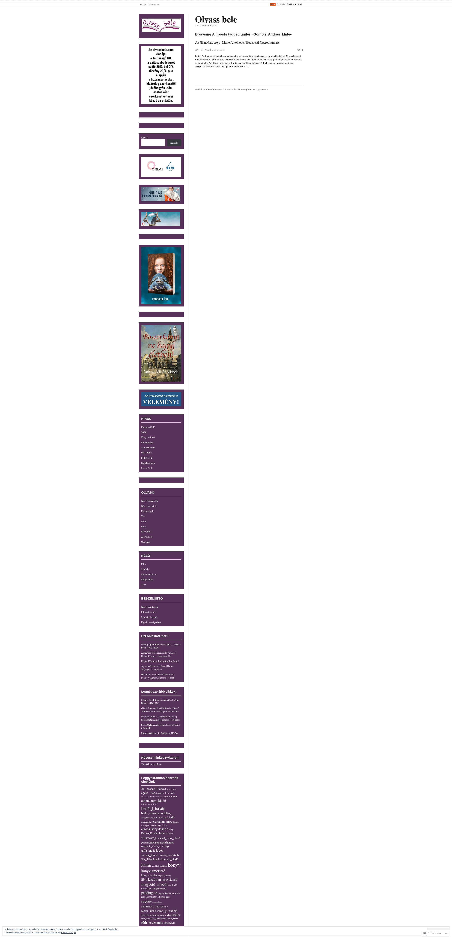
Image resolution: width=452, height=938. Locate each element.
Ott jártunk (146, 452)
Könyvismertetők (149, 500)
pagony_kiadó (164, 893)
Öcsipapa (145, 541)
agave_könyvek (166, 793)
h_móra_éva (156, 846)
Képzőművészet (148, 574)
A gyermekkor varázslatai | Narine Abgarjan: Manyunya (157, 668)
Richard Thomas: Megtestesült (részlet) (160, 661)
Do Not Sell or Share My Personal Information (246, 89)
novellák (145, 888)
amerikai (158, 796)
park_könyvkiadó (148, 896)
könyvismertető (153, 870)
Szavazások (146, 468)
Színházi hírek (148, 447)
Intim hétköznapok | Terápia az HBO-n (159, 733)
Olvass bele (216, 19)
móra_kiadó (172, 885)
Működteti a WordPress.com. (208, 89)
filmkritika (168, 833)
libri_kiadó (148, 879)
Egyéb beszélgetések (151, 622)
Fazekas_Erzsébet (150, 833)
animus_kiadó (170, 796)
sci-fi (166, 906)
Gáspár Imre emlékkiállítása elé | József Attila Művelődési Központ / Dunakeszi (160, 710)
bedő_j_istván (153, 808)
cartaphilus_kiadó (148, 817)
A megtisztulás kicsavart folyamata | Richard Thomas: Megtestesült (158, 654)
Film (143, 564)
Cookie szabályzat (68, 932)
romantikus (157, 901)
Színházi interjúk (149, 617)
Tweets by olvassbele (151, 764)
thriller (176, 915)
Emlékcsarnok (148, 462)
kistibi (176, 855)
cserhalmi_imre (162, 821)
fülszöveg (148, 837)
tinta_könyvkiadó (158, 918)
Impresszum (154, 4)
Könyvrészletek (148, 506)
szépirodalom (157, 915)
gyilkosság (146, 842)
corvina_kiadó (165, 817)
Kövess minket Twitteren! (160, 757)
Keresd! (174, 142)
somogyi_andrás (166, 910)
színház (168, 915)
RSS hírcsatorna (294, 4)
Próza (144, 526)
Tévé (143, 584)
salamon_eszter (152, 906)
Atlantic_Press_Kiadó (149, 804)
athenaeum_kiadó (153, 800)
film (161, 833)
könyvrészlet (149, 875)
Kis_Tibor (147, 859)
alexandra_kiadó (148, 796)
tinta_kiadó (145, 918)
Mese (143, 521)
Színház (145, 569)
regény (146, 901)
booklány (165, 813)
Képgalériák (147, 579)
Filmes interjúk (148, 611)
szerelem (146, 915)
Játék (143, 432)
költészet (163, 865)
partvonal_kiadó (163, 896)
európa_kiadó (161, 825)
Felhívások (146, 457)
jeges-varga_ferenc (152, 852)
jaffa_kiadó (148, 850)
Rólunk (143, 4)
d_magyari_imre (148, 825)
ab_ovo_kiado (170, 789)
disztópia (176, 822)
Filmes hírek (147, 442)
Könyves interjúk (149, 606)
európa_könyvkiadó (153, 829)
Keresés (144, 137)
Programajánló (148, 427)
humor (170, 842)
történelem (169, 923)
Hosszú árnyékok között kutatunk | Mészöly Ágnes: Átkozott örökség (158, 676)
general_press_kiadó (168, 838)
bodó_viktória (150, 813)
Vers (143, 516)
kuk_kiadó (155, 866)
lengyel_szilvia (164, 875)
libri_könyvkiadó (166, 879)
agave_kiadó (149, 793)
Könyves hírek (148, 437)
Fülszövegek (147, 511)
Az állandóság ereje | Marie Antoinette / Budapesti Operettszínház (237, 42)
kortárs (157, 859)
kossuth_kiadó (169, 859)
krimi (146, 865)
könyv (174, 864)
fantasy (170, 829)
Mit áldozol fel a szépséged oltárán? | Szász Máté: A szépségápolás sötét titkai (160, 718)
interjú (166, 846)
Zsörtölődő (146, 536)
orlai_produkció (158, 888)
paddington (149, 892)
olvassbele (220, 50)
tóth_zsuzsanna (152, 922)
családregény (146, 822)
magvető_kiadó (153, 884)
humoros (145, 846)
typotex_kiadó (172, 918)
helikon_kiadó (158, 842)
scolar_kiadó (148, 911)
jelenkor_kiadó (166, 855)
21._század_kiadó (152, 788)
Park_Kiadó (175, 893)
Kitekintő (145, 531)
